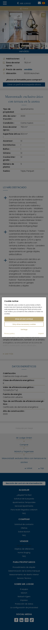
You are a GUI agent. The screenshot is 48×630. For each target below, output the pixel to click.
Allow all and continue (24, 319)
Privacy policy (9, 333)
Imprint (41, 333)
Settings (24, 329)
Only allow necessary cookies (24, 324)
